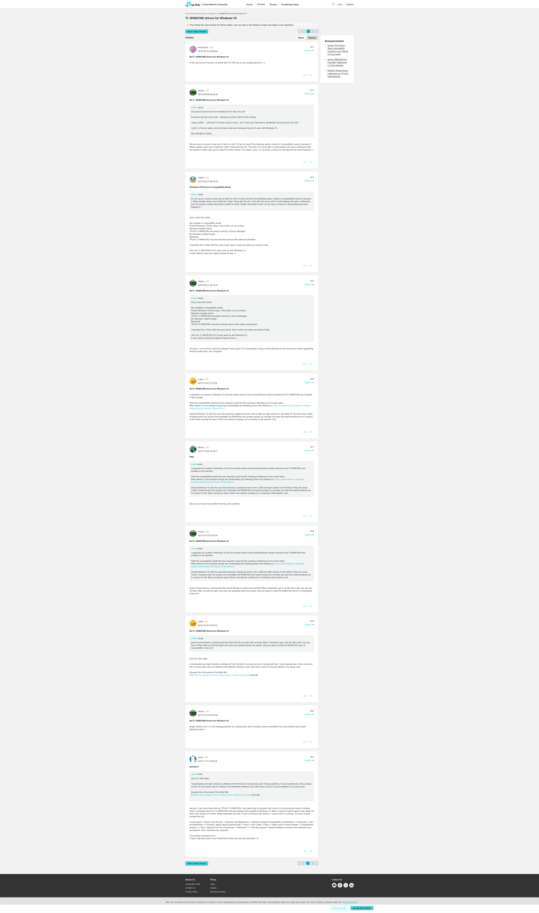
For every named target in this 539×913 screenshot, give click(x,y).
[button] (249, 4)
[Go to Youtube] (334, 885)
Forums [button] (261, 4)
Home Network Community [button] (215, 4)
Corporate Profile (192, 884)
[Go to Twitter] (345, 885)
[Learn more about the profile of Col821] (193, 179)
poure (200, 757)
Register (350, 4)
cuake (201, 379)
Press (213, 879)
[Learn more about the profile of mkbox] (193, 92)
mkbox (201, 90)
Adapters (211, 13)
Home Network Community (195, 13)
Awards (213, 888)
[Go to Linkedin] (351, 885)
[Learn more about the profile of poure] (193, 759)
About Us (190, 879)
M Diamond (203, 47)
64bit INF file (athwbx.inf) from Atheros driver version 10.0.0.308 (219, 675)
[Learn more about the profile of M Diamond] (193, 49)
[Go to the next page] (317, 31)
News (212, 884)
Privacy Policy (191, 891)
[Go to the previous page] (300, 31)
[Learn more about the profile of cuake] (193, 381)
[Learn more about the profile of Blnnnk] (193, 449)
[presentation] (193, 49)
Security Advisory (218, 891)
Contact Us (190, 888)
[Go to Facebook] (340, 885)
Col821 (194, 107)
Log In (340, 4)
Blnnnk (201, 447)
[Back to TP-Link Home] (192, 4)
